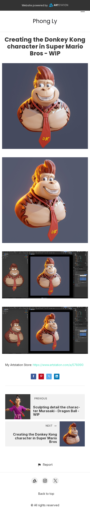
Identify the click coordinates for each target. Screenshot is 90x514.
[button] (45, 464)
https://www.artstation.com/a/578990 (58, 365)
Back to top (46, 493)
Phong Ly (45, 21)
